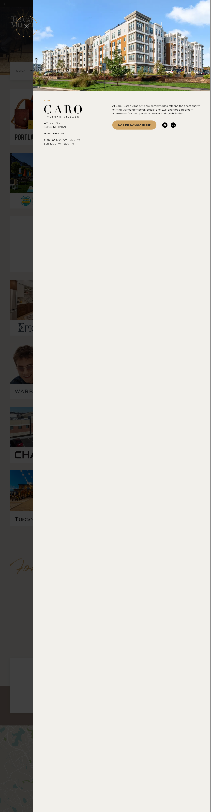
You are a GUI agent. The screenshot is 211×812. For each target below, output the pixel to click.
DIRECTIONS (51, 133)
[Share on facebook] (164, 125)
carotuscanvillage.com (134, 125)
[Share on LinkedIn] (173, 125)
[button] (26, 26)
